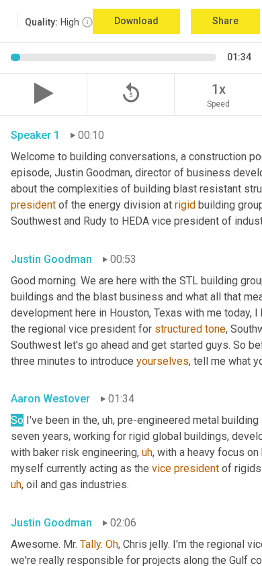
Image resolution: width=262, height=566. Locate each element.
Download (136, 20)
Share (225, 20)
